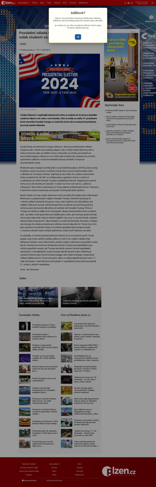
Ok (78, 37)
